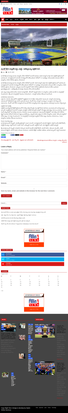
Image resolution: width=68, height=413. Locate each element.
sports (37, 326)
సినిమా (30, 19)
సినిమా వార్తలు (3, 329)
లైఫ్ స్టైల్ (46, 19)
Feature (49, 407)
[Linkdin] (65, 3)
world (18, 3)
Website (4, 183)
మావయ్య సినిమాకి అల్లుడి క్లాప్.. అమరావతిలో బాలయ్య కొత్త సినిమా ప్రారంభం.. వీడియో (31, 329)
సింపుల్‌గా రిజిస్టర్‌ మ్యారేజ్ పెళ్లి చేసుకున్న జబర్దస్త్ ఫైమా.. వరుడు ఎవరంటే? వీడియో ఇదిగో (30, 346)
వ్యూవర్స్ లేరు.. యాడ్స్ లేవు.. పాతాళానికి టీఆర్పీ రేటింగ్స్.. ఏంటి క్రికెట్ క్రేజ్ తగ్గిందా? (61, 329)
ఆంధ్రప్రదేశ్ (22, 19)
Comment (5, 153)
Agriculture (26, 3)
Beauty (21, 3)
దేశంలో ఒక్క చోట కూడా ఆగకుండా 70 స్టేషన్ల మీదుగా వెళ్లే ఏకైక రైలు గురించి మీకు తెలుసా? (29, 1)
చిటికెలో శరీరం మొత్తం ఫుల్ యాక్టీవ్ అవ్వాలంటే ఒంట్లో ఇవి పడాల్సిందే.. (15, 220)
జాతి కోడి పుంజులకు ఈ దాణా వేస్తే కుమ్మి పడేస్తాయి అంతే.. (13, 218)
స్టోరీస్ (39, 19)
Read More (60, 359)
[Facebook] (59, 3)
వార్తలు (11, 19)
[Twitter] (61, 3)
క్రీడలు (35, 19)
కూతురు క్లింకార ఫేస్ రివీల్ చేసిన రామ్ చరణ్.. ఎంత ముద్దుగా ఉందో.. (13, 381)
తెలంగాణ (16, 19)
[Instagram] (63, 3)
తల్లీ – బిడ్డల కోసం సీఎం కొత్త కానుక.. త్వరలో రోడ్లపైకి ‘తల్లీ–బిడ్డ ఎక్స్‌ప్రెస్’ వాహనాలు (18, 215)
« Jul (2, 290)
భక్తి (42, 19)
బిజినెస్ (26, 19)
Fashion (30, 3)
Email (3, 177)
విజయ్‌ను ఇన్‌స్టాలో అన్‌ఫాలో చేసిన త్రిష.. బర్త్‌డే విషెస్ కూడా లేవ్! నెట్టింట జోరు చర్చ (30, 365)
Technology (54, 407)
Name (3, 172)
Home (15, 3)
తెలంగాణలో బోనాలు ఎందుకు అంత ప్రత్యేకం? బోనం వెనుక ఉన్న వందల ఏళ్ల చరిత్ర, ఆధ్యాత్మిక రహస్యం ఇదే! (23, 212)
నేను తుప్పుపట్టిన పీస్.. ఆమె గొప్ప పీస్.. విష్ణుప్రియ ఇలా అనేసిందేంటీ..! (17, 140)
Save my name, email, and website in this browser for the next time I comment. (28, 191)
